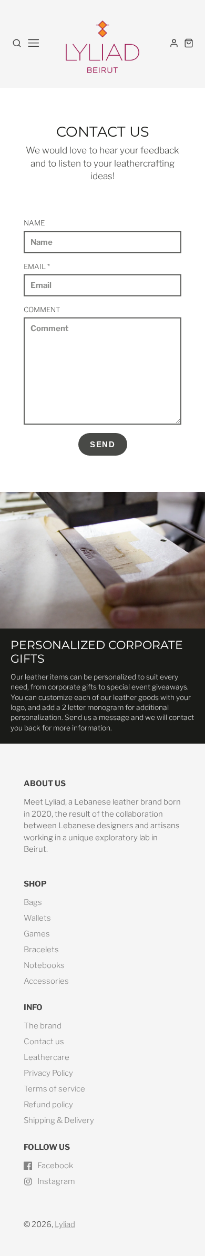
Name (34, 223)
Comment (42, 309)
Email (37, 266)
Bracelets (41, 949)
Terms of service (54, 1089)
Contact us (44, 1041)
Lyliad (65, 1224)
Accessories (46, 981)
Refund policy (48, 1104)
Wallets (37, 918)
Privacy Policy (48, 1073)
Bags (33, 902)
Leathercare (46, 1057)
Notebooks (44, 965)
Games (37, 934)
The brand (43, 1026)
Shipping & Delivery (59, 1120)
